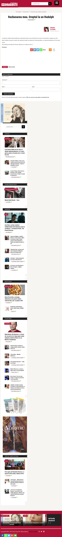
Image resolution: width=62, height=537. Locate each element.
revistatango (13, 166)
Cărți (6, 461)
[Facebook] (2, 535)
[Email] (15, 535)
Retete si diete (8, 286)
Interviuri (7, 138)
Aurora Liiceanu (28, 521)
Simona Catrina (26, 11)
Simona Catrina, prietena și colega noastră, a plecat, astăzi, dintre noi (17, 347)
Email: (33, 86)
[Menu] (56, 3)
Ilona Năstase (8, 232)
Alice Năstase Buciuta (10, 156)
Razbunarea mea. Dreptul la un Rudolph (38, 11)
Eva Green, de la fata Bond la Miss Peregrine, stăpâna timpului (16, 267)
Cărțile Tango (5, 515)
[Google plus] (31, 49)
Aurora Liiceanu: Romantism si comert (34, 522)
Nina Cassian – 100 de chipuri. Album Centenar (12, 523)
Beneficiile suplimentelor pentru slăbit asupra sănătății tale (17, 308)
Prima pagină (18, 11)
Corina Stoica (8, 341)
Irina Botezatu (14, 270)
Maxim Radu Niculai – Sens (12, 200)
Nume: (3, 86)
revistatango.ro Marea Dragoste (17, 261)
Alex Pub (13, 311)
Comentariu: (4, 80)
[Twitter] (37, 49)
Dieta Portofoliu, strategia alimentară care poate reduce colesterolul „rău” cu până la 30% (14, 298)
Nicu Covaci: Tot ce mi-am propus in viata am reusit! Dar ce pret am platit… (17, 378)
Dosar (25, 515)
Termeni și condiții (33, 531)
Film (6, 214)
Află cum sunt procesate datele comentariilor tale (37, 97)
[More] (50, 49)
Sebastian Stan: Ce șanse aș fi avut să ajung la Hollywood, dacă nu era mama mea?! (17, 251)
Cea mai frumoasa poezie (11, 189)
